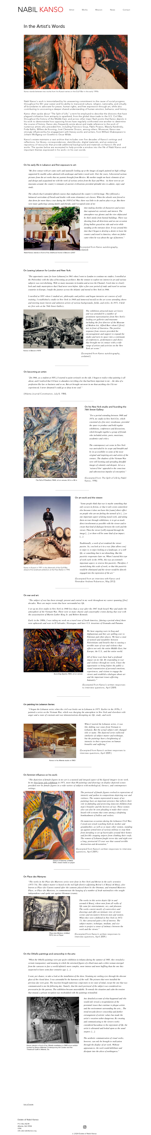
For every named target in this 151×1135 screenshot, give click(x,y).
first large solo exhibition (45, 782)
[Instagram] (85, 1127)
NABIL (40, 9)
